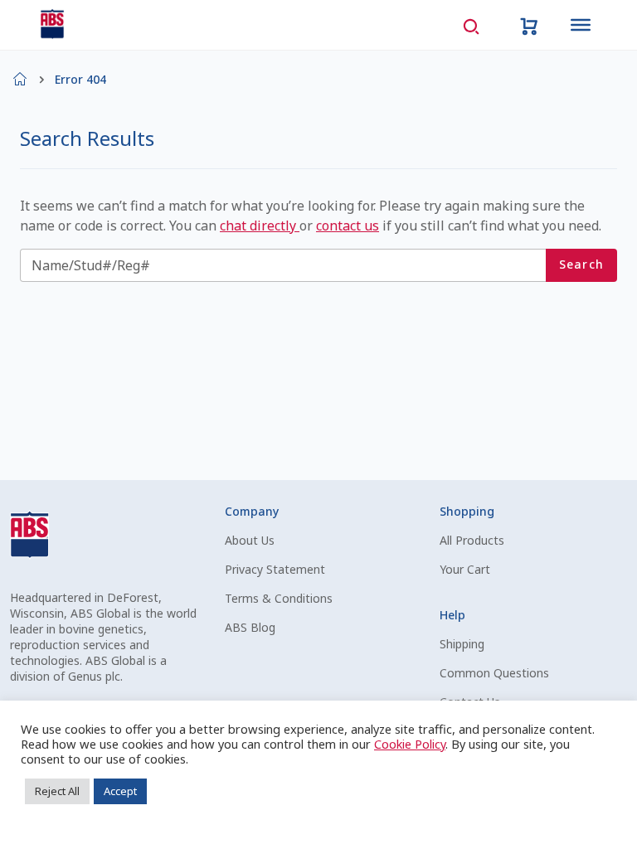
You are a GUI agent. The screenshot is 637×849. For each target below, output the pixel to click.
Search (582, 264)
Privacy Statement (275, 569)
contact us (347, 225)
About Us (250, 540)
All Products (472, 540)
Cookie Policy (409, 743)
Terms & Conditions (279, 598)
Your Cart (465, 569)
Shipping (462, 644)
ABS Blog (250, 627)
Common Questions (494, 673)
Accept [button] (120, 791)
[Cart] (529, 24)
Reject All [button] (57, 791)
